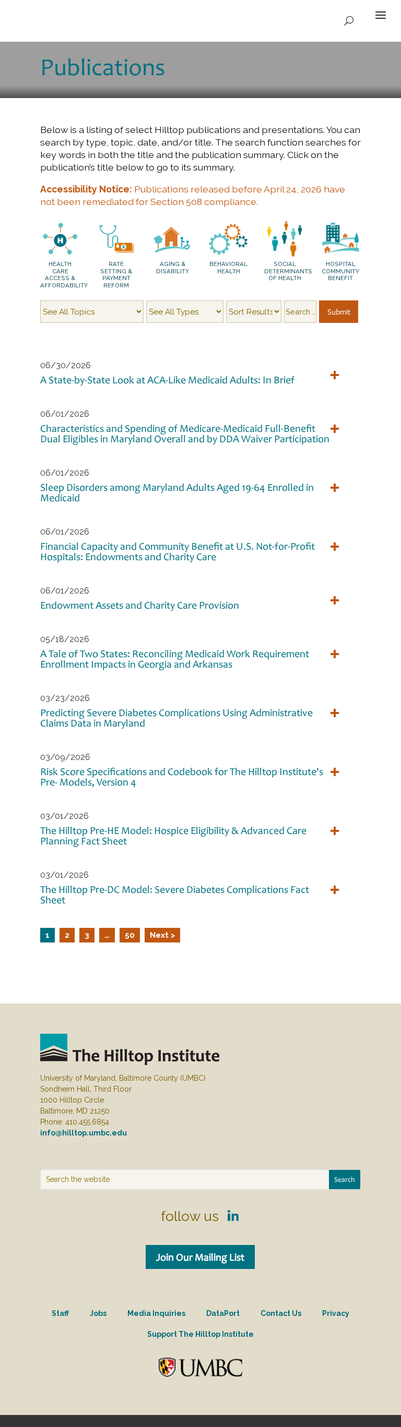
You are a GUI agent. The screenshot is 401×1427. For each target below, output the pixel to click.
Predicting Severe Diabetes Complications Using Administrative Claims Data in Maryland (176, 717)
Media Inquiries (156, 1313)
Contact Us (281, 1313)
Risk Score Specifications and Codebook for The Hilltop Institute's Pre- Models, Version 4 (181, 776)
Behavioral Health (228, 267)
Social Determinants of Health (288, 271)
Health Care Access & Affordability (64, 274)
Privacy (335, 1313)
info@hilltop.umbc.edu (83, 1133)
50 (130, 935)
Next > (162, 935)
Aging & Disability (172, 267)
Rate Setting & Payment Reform (116, 274)
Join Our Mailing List (200, 1257)
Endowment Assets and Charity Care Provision (139, 605)
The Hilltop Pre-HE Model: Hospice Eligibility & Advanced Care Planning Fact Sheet (173, 835)
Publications (102, 66)
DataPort (223, 1313)
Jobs (98, 1313)
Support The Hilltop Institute (200, 1334)
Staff (60, 1313)
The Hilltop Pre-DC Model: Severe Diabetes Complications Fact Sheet (174, 894)
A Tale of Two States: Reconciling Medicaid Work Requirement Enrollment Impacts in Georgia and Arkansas (174, 658)
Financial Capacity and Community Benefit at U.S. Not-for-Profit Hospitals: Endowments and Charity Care (177, 551)
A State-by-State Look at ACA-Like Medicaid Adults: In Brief (167, 379)
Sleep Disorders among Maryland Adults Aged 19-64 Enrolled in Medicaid (177, 492)
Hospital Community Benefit (340, 271)
